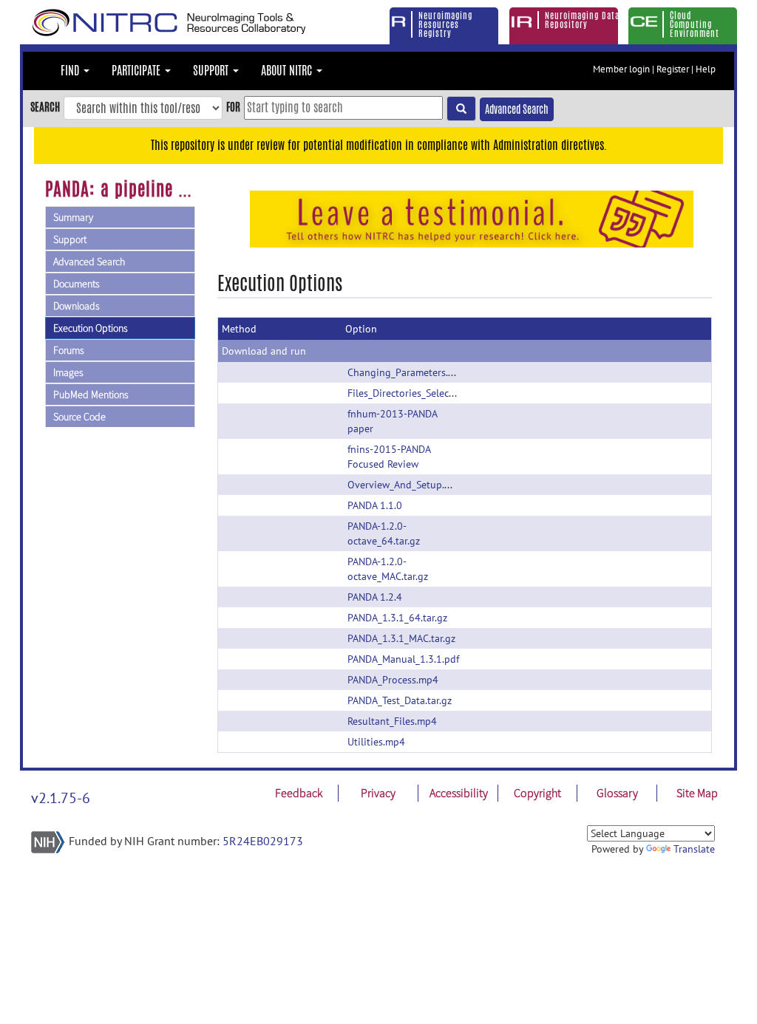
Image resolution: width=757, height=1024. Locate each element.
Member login (621, 69)
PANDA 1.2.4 (374, 597)
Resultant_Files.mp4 (392, 721)
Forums (68, 350)
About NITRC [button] (288, 70)
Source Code (79, 416)
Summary (73, 217)
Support (69, 239)
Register (672, 69)
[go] (461, 108)
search (45, 107)
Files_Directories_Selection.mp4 (418, 393)
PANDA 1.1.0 (374, 505)
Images (68, 372)
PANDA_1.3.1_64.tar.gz (397, 617)
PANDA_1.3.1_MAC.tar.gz (401, 638)
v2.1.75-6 (60, 798)
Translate (694, 849)
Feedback (298, 792)
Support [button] (212, 70)
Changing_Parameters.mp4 (407, 372)
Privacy (378, 792)
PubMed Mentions (91, 394)
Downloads (76, 306)
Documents (76, 283)
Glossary (617, 792)
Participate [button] (137, 70)
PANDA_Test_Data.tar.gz (399, 700)
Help (706, 69)
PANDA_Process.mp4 (392, 679)
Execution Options (90, 328)
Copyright (537, 792)
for (233, 107)
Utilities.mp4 (376, 741)
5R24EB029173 (263, 840)
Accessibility (459, 792)
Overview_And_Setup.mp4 (405, 484)
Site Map (697, 792)
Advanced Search (517, 109)
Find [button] (71, 70)
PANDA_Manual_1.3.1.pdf (403, 659)
